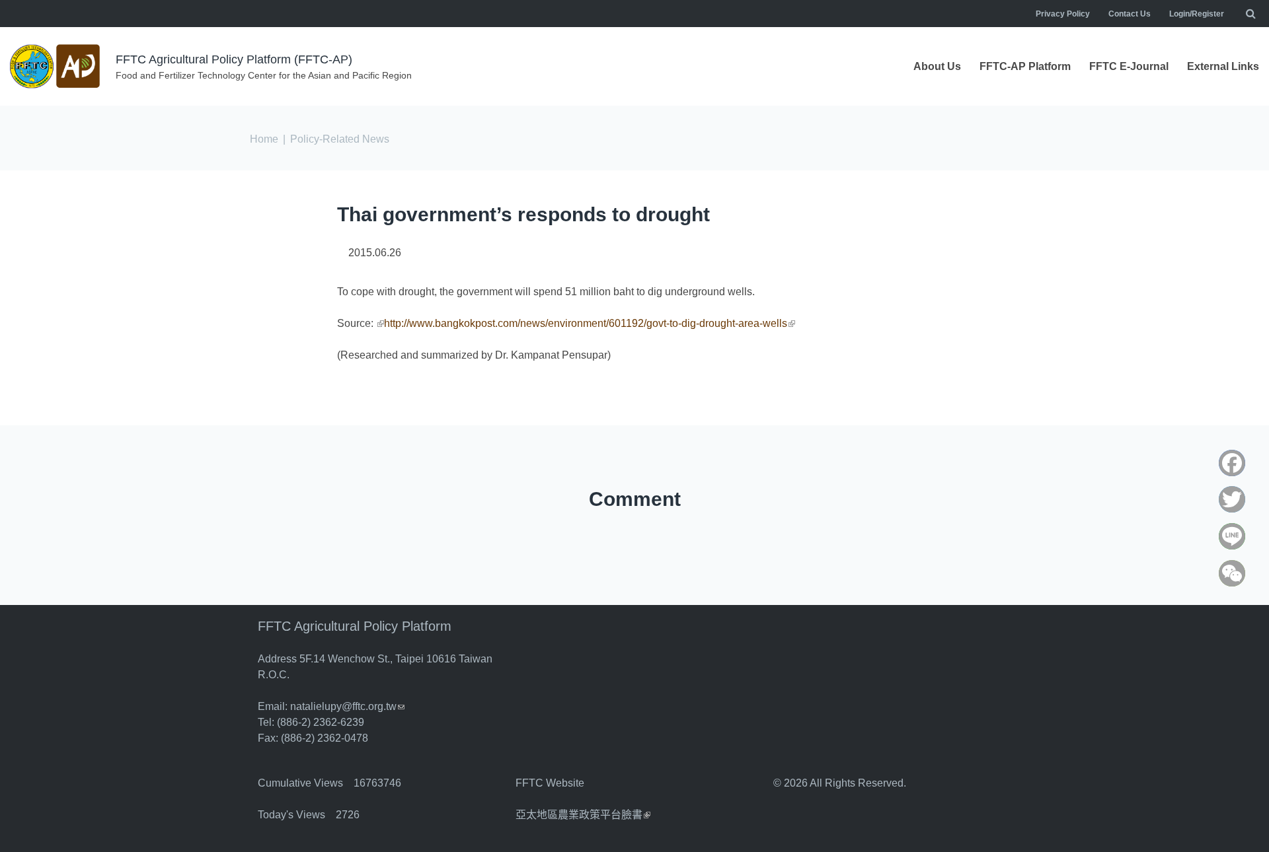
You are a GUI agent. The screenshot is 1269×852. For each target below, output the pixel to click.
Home (264, 139)
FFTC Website (550, 783)
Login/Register (1196, 13)
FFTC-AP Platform (1025, 66)
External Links (1223, 66)
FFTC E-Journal (1129, 66)
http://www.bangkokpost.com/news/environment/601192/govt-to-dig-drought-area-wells (589, 323)
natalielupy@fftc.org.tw (347, 706)
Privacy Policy (1063, 13)
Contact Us (1129, 13)
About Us (937, 66)
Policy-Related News (339, 139)
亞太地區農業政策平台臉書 (583, 814)
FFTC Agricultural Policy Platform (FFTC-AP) (234, 59)
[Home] (56, 66)
